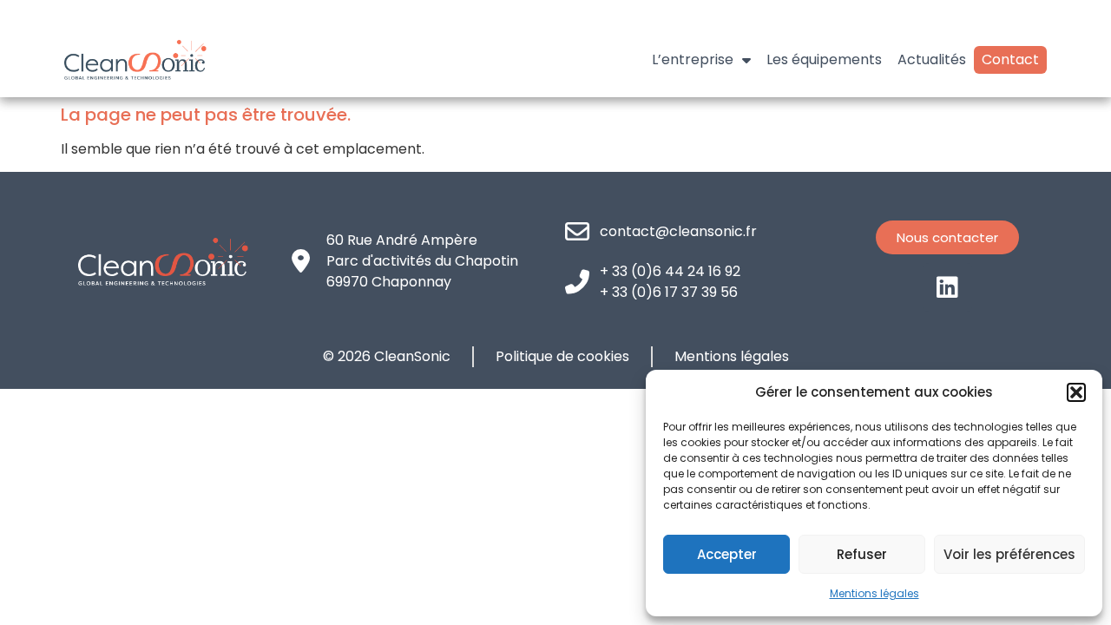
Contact (1010, 59)
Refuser (862, 554)
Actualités (931, 59)
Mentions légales (874, 593)
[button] (1076, 392)
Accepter (727, 554)
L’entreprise (692, 59)
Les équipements (824, 59)
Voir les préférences (1009, 554)
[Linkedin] (948, 287)
